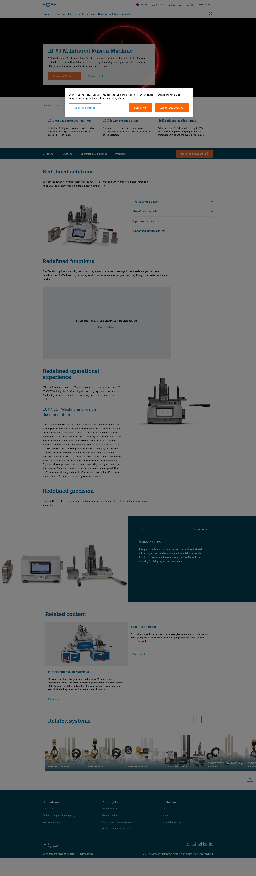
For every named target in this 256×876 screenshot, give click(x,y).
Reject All (140, 107)
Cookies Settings (85, 107)
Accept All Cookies (171, 107)
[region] (129, 102)
